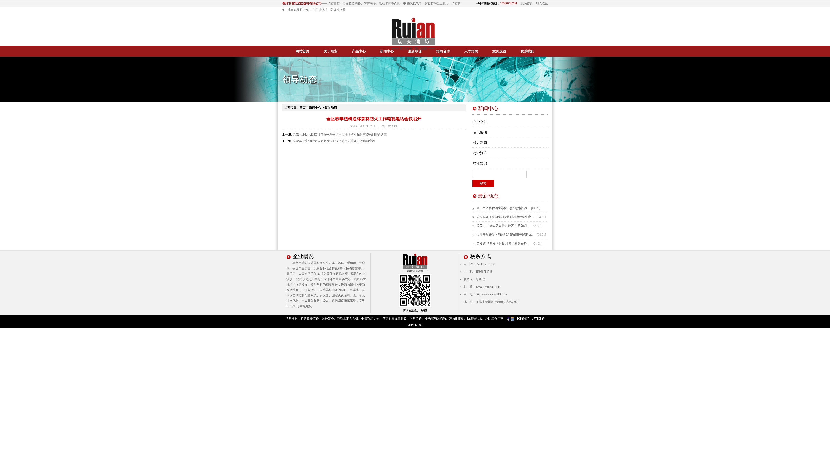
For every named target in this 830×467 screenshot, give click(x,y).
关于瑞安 (331, 51)
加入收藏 (542, 3)
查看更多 (305, 306)
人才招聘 (471, 51)
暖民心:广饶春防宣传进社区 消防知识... (503, 225)
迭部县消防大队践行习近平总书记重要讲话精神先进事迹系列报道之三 (340, 134)
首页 (303, 107)
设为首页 (527, 3)
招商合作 (443, 51)
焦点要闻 (480, 132)
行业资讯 (480, 153)
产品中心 (359, 51)
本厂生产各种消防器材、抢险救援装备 (502, 208)
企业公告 (480, 122)
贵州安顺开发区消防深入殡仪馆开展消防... (505, 234)
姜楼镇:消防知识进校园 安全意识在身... (503, 243)
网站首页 (303, 51)
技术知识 (480, 163)
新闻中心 (387, 51)
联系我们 (527, 51)
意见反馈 (499, 51)
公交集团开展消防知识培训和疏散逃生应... (505, 217)
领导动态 (331, 107)
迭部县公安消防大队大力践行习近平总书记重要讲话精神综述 (334, 141)
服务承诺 (415, 51)
